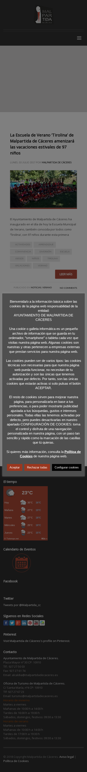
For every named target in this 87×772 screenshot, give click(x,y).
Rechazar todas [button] (37, 467)
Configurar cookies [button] (67, 467)
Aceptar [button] (15, 467)
